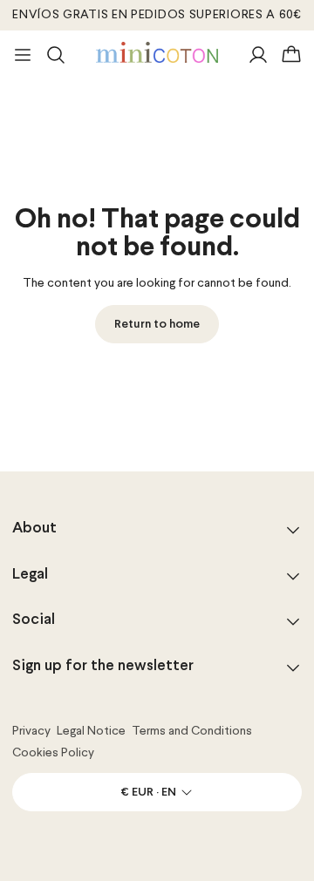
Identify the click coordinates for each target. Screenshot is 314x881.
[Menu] (22, 54)
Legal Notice (91, 731)
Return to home (157, 324)
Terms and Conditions (192, 731)
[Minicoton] (157, 52)
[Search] (55, 54)
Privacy (31, 731)
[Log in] (258, 54)
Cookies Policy (53, 753)
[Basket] (291, 54)
